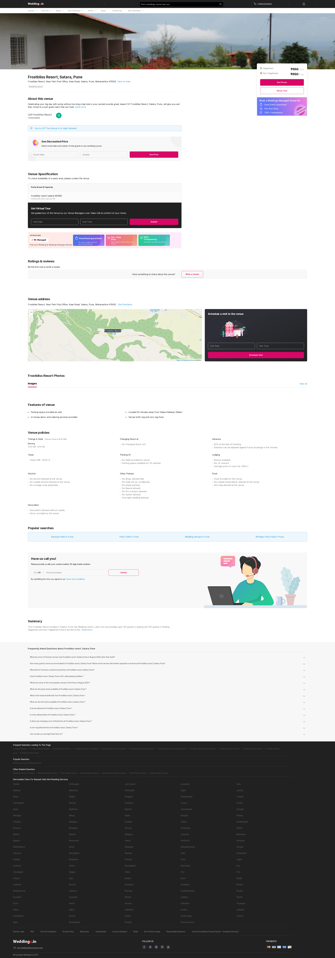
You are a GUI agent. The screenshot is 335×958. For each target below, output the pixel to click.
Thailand (17, 822)
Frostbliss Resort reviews (229, 749)
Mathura (16, 790)
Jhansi (128, 840)
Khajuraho (129, 847)
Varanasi (73, 891)
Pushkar (128, 822)
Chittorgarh (74, 784)
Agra (71, 878)
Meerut (128, 897)
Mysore (128, 828)
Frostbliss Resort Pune (62, 749)
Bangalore (73, 859)
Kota (238, 784)
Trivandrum (186, 828)
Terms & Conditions (48, 932)
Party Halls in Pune (129, 536)
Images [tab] (32, 383)
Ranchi (239, 897)
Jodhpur (184, 897)
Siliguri (128, 916)
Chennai (128, 859)
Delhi (183, 853)
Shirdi (71, 847)
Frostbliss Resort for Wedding (86, 749)
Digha (183, 790)
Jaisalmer (185, 784)
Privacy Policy (68, 932)
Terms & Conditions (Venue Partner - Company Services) (215, 932)
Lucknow (17, 865)
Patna (127, 872)
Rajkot (72, 909)
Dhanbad (129, 803)
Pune (183, 859)
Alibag (72, 815)
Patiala (239, 815)
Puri (182, 872)
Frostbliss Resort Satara (40, 749)
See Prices (282, 82)
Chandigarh (18, 872)
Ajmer (15, 809)
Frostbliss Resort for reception (113, 749)
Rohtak (16, 784)
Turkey (184, 822)
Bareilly (72, 803)
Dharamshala (186, 796)
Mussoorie (74, 840)
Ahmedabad (130, 865)
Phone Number (54, 572)
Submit (154, 222)
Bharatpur (73, 828)
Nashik (239, 891)
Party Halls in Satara (68, 773)
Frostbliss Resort (20, 749)
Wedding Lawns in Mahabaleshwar (27, 763)
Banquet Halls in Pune (62, 536)
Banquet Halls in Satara (89, 773)
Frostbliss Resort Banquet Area (142, 749)
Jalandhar (129, 909)
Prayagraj (240, 903)
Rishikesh (185, 840)
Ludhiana (17, 884)
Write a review (192, 274)
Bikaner (72, 834)
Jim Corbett (130, 784)
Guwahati (17, 897)
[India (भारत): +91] (37, 573)
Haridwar (240, 840)
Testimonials (100, 932)
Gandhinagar (186, 916)
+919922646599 (34, 118)
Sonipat (239, 847)
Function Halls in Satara (158, 773)
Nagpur (72, 872)
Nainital (128, 809)
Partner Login (18, 932)
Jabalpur (240, 909)
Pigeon (178, 360)
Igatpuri (16, 840)
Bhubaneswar (19, 891)
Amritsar (128, 891)
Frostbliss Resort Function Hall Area (172, 749)
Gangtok (184, 815)
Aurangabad (74, 922)
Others (239, 828)
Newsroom (84, 932)
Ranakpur (73, 822)
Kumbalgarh (18, 803)
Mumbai (128, 853)
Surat (183, 878)
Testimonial (117, 11)
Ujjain (15, 922)
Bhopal (239, 884)
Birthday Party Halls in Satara (114, 773)
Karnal (72, 903)
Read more (81, 107)
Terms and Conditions (75, 579)
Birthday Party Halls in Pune (270, 536)
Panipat (128, 922)
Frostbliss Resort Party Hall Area (203, 749)
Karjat (127, 815)
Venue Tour (282, 91)
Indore (72, 865)
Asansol (17, 828)
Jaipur (239, 859)
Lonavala (185, 834)
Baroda (72, 884)
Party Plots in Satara (137, 773)
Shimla (72, 916)
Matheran (73, 809)
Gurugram (129, 884)
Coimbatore (18, 916)
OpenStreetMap (188, 360)
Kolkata (16, 859)
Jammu (239, 790)
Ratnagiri (17, 815)
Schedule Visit (256, 355)
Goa (238, 865)
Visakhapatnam (187, 891)
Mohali (16, 834)
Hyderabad (241, 853)
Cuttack (239, 916)
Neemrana (241, 834)
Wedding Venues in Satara (24, 773)
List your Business (119, 932)
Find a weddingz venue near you (155, 4)
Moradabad (74, 853)
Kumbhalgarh (242, 822)
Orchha (239, 803)
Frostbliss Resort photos (253, 749)
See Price (153, 154)
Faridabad (185, 884)
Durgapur (129, 796)
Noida (239, 878)
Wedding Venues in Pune (197, 536)
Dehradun (185, 903)
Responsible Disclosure (175, 932)
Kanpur (128, 878)
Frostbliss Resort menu (29, 753)
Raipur (16, 909)
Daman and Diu (187, 922)
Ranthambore (19, 847)
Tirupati (239, 796)
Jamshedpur (186, 809)
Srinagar (240, 809)
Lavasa (184, 803)
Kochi (15, 903)
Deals (103, 11)
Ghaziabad (185, 865)
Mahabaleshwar (188, 847)
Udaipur (16, 878)
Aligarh (72, 796)
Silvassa (17, 853)
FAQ (32, 932)
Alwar (15, 796)
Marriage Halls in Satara (47, 773)
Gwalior (184, 909)
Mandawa (73, 790)
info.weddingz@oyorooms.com (30, 948)
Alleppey (129, 834)
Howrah (128, 903)
